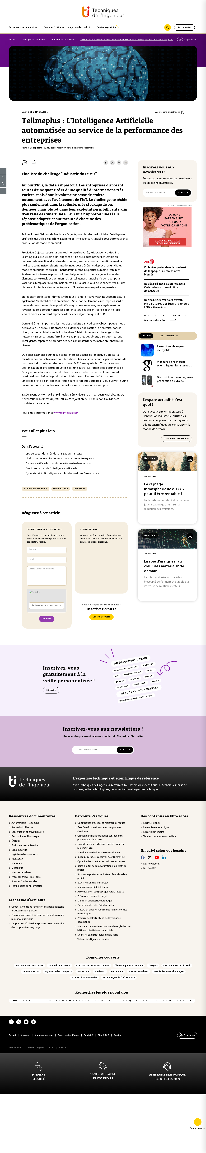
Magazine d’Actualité (79, 27)
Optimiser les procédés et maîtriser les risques (101, 823)
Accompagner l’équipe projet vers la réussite (100, 892)
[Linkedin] (164, 857)
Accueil (12, 39)
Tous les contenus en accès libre (159, 836)
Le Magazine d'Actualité (33, 39)
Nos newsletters (151, 864)
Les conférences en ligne (156, 827)
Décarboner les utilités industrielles (95, 905)
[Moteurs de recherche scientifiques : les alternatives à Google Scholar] (147, 365)
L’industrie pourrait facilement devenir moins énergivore (60, 458)
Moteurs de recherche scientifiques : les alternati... (174, 364)
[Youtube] (157, 857)
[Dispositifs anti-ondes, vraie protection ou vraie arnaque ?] (147, 380)
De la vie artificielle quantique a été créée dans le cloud (59, 463)
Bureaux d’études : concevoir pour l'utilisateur (101, 857)
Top (15, 1001)
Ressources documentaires (23, 27)
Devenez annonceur (184, 206)
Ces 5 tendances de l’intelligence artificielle (51, 468)
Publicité (171, 206)
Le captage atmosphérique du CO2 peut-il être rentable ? (164, 489)
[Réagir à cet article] (1, 190)
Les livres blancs (151, 823)
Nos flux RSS (149, 868)
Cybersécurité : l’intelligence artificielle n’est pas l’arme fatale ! (63, 473)
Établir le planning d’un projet (92, 883)
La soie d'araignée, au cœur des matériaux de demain (164, 566)
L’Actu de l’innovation (35, 112)
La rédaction (60, 148)
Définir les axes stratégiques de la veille (97, 935)
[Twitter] (150, 857)
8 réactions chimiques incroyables (171, 348)
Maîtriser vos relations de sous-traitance (98, 852)
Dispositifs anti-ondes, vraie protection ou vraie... (175, 379)
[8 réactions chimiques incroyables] (147, 350)
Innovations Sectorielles (63, 39)
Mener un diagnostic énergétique (94, 901)
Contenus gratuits (106, 27)
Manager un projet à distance (92, 887)
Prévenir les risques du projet (92, 896)
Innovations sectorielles (83, 148)
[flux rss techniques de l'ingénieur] (125, 162)
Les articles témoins (153, 832)
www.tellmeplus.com (66, 413)
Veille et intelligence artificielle (93, 939)
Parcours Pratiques (54, 27)
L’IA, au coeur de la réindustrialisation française (54, 453)
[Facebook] (143, 857)
